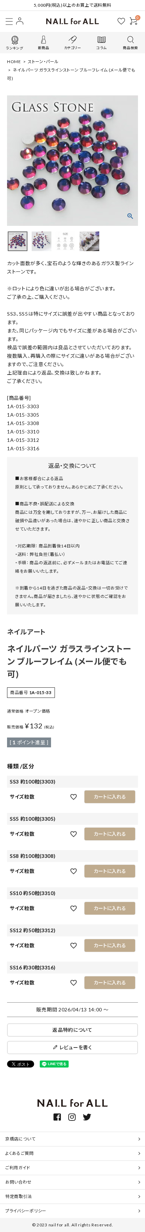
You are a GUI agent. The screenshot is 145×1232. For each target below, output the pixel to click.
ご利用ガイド (17, 1167)
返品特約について (72, 1030)
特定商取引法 (18, 1196)
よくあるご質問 (19, 1153)
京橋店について (20, 1139)
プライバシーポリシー (25, 1210)
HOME (14, 61)
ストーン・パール (43, 61)
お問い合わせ (18, 1182)
